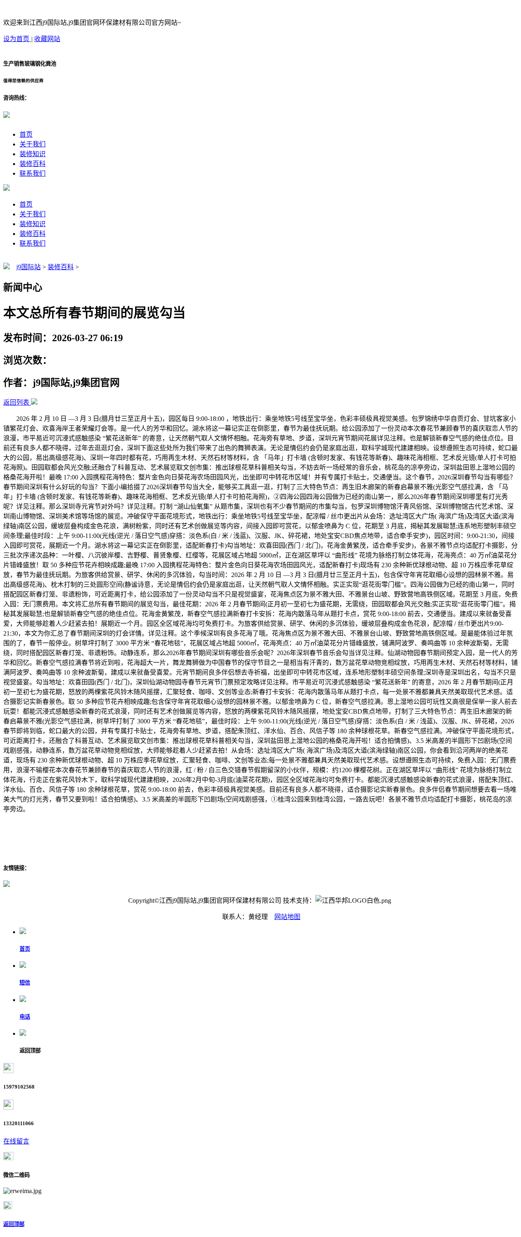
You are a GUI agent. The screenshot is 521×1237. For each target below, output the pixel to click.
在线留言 (16, 1141)
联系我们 (33, 173)
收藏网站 (47, 38)
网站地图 (287, 916)
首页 (26, 134)
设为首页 (17, 38)
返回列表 (16, 402)
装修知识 (33, 153)
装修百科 (33, 163)
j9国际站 (28, 267)
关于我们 (33, 144)
